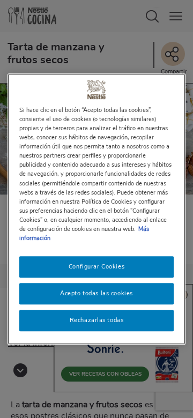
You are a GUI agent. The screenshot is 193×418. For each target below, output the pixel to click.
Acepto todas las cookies (96, 293)
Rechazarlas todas (97, 320)
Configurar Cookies (96, 266)
